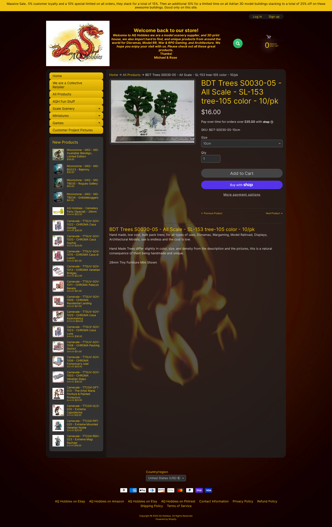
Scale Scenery (78, 109)
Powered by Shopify (166, 519)
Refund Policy (267, 501)
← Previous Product (211, 213)
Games (78, 123)
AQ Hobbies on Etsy (142, 501)
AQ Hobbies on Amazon (106, 501)
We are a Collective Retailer (67, 85)
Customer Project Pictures (73, 130)
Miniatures (78, 116)
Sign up (274, 16)
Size (204, 137)
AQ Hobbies (165, 516)
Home (57, 76)
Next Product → (274, 213)
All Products (62, 94)
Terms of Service (179, 506)
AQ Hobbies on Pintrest (178, 501)
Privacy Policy (243, 501)
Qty (203, 153)
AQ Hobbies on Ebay (70, 501)
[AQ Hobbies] (78, 43)
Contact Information (214, 501)
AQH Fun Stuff (64, 101)
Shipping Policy (151, 506)
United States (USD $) (164, 478)
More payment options (241, 194)
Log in (257, 16)
